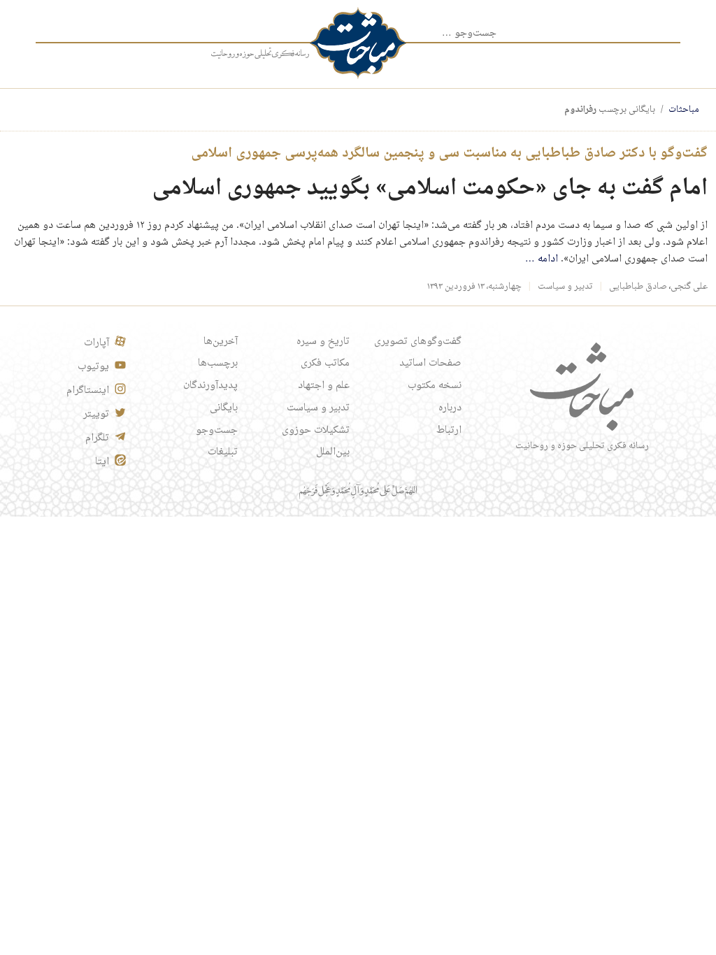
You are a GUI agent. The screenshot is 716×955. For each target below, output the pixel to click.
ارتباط (448, 431)
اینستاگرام (87, 391)
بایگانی (224, 408)
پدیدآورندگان (210, 386)
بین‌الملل (333, 452)
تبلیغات (223, 452)
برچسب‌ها (218, 363)
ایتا (102, 462)
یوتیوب (93, 367)
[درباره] (260, 53)
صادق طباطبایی (638, 286)
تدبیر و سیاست (565, 286)
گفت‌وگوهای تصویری (417, 342)
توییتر (96, 414)
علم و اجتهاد (324, 386)
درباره (449, 408)
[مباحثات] (358, 43)
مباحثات (683, 109)
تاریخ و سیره (323, 342)
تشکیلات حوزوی (316, 431)
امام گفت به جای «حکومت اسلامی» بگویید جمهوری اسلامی (430, 188)
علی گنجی (689, 286)
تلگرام (97, 438)
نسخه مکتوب (434, 386)
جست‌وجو (217, 431)
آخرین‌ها (220, 342)
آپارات (96, 343)
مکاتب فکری (325, 363)
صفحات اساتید (430, 363)
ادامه (541, 259)
